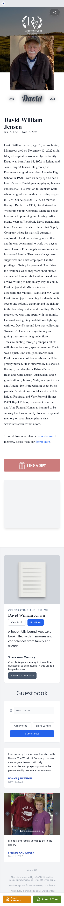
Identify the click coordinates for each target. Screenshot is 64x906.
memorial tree (45, 436)
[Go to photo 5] (29, 831)
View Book (17, 622)
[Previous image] (7, 814)
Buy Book (35, 622)
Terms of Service (41, 879)
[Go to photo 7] (33, 831)
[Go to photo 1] (21, 831)
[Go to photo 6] (31, 831)
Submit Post (32, 733)
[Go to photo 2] (22, 831)
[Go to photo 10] (39, 831)
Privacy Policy (22, 879)
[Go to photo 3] (24, 831)
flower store (42, 441)
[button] (32, 814)
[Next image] (56, 814)
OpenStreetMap (35, 885)
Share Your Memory (22, 675)
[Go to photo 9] (37, 831)
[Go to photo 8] (35, 831)
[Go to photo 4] (26, 831)
